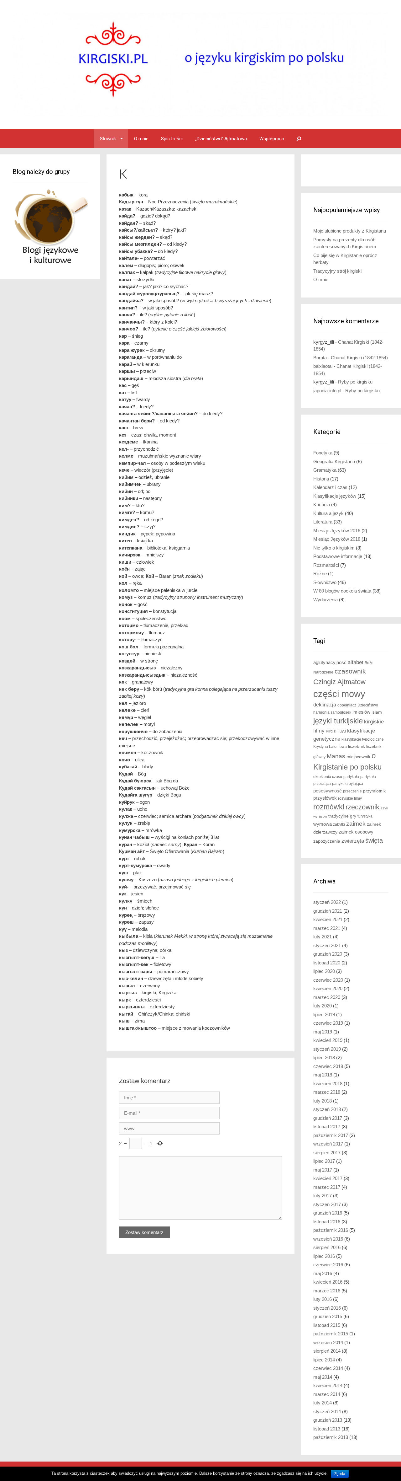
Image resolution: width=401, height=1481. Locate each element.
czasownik (350, 671)
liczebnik (356, 746)
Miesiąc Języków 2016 (336, 530)
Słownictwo (324, 582)
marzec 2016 (326, 1290)
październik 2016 (330, 1230)
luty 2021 (322, 936)
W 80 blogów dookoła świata (342, 590)
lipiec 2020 (324, 971)
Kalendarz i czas (330, 487)
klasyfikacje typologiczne (362, 739)
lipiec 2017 (324, 1161)
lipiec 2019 (324, 1014)
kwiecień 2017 (327, 1178)
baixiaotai (322, 366)
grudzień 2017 (327, 1118)
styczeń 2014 (327, 1411)
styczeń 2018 (327, 1109)
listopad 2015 (326, 1325)
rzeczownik (362, 807)
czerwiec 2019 (328, 1023)
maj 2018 (322, 1074)
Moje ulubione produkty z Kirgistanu (349, 230)
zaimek (356, 823)
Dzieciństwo (367, 705)
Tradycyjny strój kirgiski (337, 271)
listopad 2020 (326, 962)
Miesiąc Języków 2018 (336, 539)
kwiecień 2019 (327, 1040)
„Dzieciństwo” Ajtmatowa (221, 139)
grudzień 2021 (327, 911)
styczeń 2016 (327, 1308)
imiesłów (361, 712)
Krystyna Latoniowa (330, 746)
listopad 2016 (326, 1221)
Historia (321, 478)
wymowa (322, 824)
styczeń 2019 (327, 1049)
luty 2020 (322, 1005)
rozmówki (328, 807)
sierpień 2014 (327, 1351)
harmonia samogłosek (332, 712)
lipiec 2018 (324, 1057)
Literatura (322, 521)
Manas (336, 756)
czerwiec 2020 (328, 980)
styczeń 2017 (327, 1204)
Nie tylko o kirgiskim (334, 547)
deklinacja (324, 704)
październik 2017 (330, 1135)
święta (374, 840)
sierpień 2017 (327, 1152)
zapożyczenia (326, 841)
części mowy (339, 694)
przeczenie (352, 791)
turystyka (364, 816)
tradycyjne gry (342, 816)
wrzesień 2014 (328, 1342)
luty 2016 (322, 1299)
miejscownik (358, 756)
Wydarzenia (325, 599)
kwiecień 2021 (327, 919)
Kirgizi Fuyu (336, 731)
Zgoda (339, 1474)
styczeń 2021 (327, 945)
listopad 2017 (326, 1126)
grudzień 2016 (327, 1212)
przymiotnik (374, 791)
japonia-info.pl (327, 390)
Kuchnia (321, 504)
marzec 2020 (326, 997)
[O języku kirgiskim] (200, 64)
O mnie (141, 139)
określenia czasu (327, 777)
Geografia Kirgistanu (334, 461)
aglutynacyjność (329, 662)
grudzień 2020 (327, 954)
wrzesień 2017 (328, 1143)
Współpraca (271, 139)
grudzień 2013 (327, 1420)
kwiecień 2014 (327, 1385)
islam (377, 712)
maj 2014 (322, 1377)
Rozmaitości (326, 565)
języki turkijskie (338, 721)
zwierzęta (352, 841)
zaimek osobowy (356, 831)
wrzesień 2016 (328, 1239)
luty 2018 (322, 1100)
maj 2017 (322, 1169)
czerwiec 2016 (328, 1264)
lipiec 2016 (324, 1256)
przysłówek (325, 798)
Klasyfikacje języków (334, 496)
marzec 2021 (326, 928)
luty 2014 (322, 1402)
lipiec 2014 (324, 1359)
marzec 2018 (326, 1092)
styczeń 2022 (327, 902)
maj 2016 (322, 1273)
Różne (320, 573)
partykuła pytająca (347, 783)
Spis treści (172, 139)
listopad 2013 (326, 1428)
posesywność (327, 790)
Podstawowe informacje (337, 556)
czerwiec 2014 (328, 1368)
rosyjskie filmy (350, 798)
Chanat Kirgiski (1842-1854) (359, 357)
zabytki (339, 824)
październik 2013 (330, 1437)
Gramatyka (324, 470)
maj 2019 (322, 1031)
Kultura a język (328, 513)
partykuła (351, 777)
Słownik (108, 139)
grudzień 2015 (327, 1316)
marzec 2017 (326, 1187)
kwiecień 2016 (327, 1282)
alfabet (355, 662)
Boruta (320, 357)
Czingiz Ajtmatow (339, 682)
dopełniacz (346, 705)
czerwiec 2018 (328, 1066)
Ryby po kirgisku (355, 381)
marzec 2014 (326, 1394)
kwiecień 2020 (327, 988)
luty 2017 (322, 1195)
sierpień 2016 (327, 1247)
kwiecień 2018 (327, 1083)
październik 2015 (330, 1333)
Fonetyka (322, 452)
